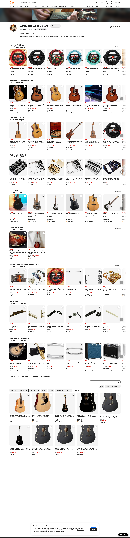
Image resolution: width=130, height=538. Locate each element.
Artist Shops (104, 6)
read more (81, 36)
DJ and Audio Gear (63, 6)
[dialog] (65, 529)
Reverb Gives (110, 6)
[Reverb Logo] (14, 2)
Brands (88, 6)
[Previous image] (49, 58)
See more (116, 46)
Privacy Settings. (60, 531)
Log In (119, 2)
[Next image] (62, 58)
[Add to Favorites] (25, 51)
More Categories (71, 6)
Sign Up (115, 2)
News (92, 6)
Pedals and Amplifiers (28, 6)
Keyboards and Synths (40, 6)
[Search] (89, 2)
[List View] (103, 386)
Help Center (117, 6)
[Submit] (119, 382)
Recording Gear (49, 6)
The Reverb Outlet (14, 6)
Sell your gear (99, 2)
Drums (55, 6)
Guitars (21, 6)
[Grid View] (100, 386)
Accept (93, 529)
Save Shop (56, 26)
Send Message (42, 29)
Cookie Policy (80, 530)
